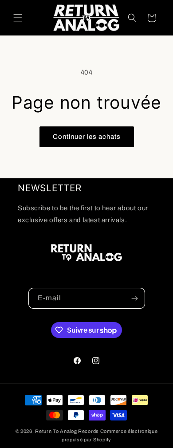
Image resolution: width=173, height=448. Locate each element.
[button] (18, 18)
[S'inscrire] (135, 298)
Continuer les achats (87, 136)
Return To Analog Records (67, 431)
